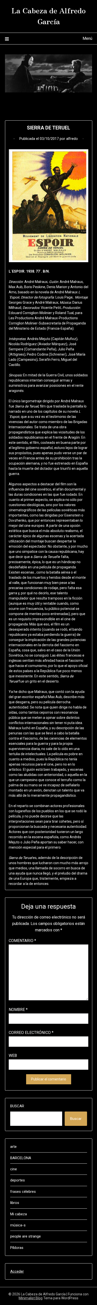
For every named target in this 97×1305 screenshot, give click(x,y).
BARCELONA (20, 1158)
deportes (17, 1180)
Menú (87, 38)
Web (13, 1055)
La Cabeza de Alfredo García (48, 15)
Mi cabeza (18, 1214)
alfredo (72, 138)
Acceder (17, 1271)
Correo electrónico (31, 1032)
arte (13, 1146)
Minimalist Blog (31, 1298)
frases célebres (23, 1191)
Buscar (17, 1106)
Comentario (22, 940)
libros (14, 1202)
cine (13, 1169)
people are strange (25, 1236)
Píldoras (16, 1247)
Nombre (18, 1009)
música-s (18, 1225)
